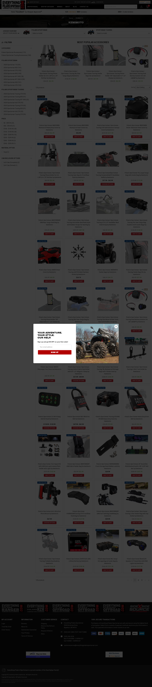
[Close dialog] (116, 326)
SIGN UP (54, 352)
